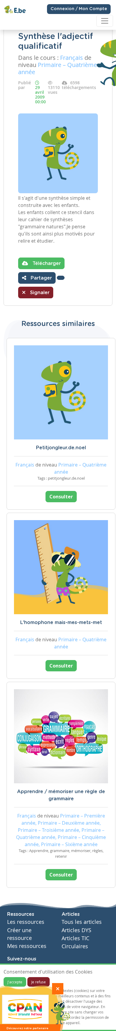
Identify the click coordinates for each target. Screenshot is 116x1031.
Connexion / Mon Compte (79, 9)
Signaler (39, 292)
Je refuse (38, 981)
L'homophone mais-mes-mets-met (61, 622)
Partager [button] (40, 278)
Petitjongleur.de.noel (61, 447)
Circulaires (75, 946)
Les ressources (25, 921)
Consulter (61, 496)
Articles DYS (76, 930)
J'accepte (14, 981)
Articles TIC (75, 938)
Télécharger (46, 263)
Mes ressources (26, 946)
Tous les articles (82, 921)
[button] (61, 278)
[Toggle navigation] (104, 21)
